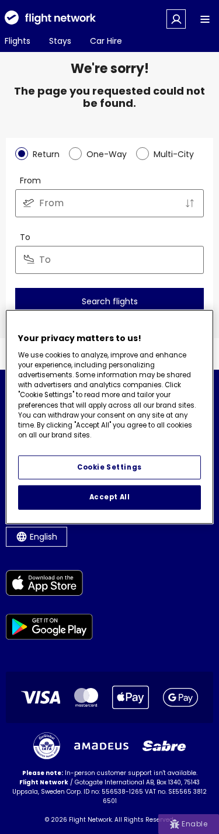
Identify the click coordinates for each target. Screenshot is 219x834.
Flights (17, 41)
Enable (194, 824)
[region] (109, 417)
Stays (60, 41)
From (30, 180)
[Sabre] (164, 746)
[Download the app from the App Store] (49, 585)
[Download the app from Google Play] (49, 629)
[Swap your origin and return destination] (190, 203)
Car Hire (106, 41)
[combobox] (109, 203)
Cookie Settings (109, 466)
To (25, 237)
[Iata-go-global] (46, 745)
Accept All (109, 497)
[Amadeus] (101, 746)
